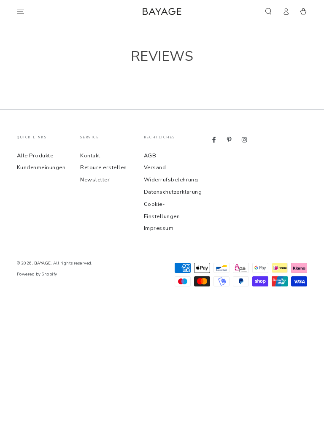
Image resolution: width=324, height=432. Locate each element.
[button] (268, 11)
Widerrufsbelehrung (171, 180)
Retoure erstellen (103, 167)
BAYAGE (42, 263)
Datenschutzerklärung (173, 192)
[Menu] (21, 11)
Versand (155, 167)
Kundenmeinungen (41, 167)
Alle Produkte (35, 155)
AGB (150, 155)
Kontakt (90, 155)
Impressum (158, 228)
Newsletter (95, 180)
